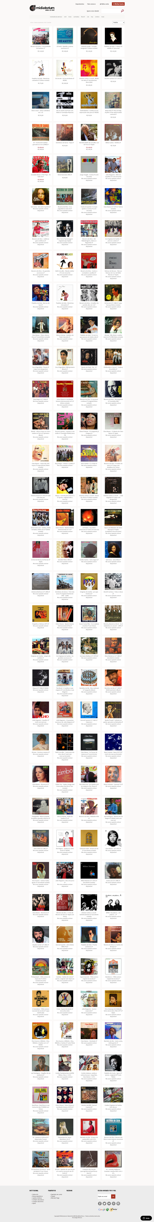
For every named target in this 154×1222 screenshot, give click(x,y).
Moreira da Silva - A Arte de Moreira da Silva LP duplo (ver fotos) (65, 914)
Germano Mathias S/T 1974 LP (89, 656)
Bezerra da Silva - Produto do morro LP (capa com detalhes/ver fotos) (113, 465)
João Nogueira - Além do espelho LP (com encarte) (113, 176)
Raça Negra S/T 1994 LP (40, 399)
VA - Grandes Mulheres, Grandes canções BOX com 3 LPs (113, 1171)
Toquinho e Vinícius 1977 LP (40, 624)
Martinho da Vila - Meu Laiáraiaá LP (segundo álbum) (89, 689)
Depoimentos (80, 4)
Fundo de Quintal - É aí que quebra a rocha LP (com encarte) (89, 208)
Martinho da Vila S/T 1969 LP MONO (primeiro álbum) (113, 689)
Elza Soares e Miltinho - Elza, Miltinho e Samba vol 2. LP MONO (40, 1043)
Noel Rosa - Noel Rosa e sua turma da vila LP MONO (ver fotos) (40, 1107)
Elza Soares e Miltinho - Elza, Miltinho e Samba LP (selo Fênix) (65, 1042)
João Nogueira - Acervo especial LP (89, 1010)
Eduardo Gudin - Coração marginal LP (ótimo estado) (89, 47)
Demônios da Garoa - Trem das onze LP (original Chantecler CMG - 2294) (64, 594)
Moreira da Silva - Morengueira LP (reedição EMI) (113, 400)
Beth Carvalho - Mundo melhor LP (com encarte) (65, 272)
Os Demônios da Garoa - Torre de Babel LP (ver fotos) (40, 1170)
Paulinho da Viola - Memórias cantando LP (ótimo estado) (40, 79)
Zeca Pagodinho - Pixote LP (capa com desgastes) (40, 368)
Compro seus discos (38, 1200)
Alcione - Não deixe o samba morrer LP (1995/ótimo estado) (113, 336)
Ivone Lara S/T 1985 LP (113, 881)
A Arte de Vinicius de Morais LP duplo (40, 561)
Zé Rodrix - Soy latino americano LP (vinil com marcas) (89, 528)
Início (31, 22)
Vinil (65, 17)
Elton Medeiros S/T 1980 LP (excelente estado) (113, 657)
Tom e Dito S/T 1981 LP (41, 848)
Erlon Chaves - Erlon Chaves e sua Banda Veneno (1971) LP (65, 1106)
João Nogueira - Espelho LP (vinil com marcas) (40, 721)
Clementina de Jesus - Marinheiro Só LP (65, 1138)
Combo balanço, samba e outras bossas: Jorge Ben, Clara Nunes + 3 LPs (89, 1075)
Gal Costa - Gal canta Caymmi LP (41, 207)
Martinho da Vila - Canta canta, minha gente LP (113, 1042)
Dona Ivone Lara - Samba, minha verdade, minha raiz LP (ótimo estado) (40, 529)
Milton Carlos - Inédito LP (113, 143)
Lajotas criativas (37, 1198)
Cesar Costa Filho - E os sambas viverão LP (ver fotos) (89, 625)
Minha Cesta (119, 4)
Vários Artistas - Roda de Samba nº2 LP (65, 817)
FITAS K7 (83, 17)
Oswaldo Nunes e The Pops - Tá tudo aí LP (40, 176)
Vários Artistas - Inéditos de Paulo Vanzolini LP (65, 336)
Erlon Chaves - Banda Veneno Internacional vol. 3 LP (65, 528)
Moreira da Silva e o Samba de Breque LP (113, 946)
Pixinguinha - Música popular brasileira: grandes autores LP (40, 817)
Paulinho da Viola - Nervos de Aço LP (41, 304)
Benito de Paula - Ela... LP (89, 367)
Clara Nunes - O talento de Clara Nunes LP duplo (113, 432)
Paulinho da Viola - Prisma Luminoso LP (89, 946)
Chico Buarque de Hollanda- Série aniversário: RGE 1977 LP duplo (113, 1011)
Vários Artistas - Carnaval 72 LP (113, 784)
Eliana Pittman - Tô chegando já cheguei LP (89, 432)
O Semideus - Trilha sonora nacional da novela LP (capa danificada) (40, 1011)
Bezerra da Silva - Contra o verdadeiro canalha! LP (89, 272)
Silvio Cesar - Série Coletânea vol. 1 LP (40, 111)
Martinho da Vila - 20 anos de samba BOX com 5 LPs (89, 1138)
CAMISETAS (76, 17)
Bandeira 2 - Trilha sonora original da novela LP (113, 978)
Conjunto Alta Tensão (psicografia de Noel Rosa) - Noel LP (89, 1171)
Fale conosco (91, 4)
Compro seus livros (37, 1201)
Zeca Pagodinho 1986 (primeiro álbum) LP (65, 368)
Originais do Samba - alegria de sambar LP (40, 657)
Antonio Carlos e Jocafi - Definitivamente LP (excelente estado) (89, 914)
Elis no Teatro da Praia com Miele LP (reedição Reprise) (64, 111)
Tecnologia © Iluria (77, 1217)
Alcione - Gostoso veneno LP (41, 752)
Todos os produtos (38, 22)
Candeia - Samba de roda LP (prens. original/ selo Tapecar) (65, 978)
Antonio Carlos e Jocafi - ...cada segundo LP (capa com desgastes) (113, 497)
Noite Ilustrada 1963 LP (65, 175)
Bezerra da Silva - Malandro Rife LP (89, 817)
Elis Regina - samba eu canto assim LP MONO (65, 849)
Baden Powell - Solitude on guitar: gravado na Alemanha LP (113, 721)
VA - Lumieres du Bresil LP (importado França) (41, 1138)
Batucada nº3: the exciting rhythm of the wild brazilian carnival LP (113, 112)
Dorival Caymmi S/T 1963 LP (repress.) (89, 721)
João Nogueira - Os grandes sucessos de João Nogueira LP (64, 721)
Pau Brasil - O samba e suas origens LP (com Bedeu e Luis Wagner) (65, 690)
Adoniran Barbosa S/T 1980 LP (40, 592)
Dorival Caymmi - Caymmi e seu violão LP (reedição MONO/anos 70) (65, 433)
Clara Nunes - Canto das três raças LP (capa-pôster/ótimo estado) (41, 465)
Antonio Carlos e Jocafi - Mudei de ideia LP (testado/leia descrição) (89, 80)
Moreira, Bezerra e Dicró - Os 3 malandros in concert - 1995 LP (113, 625)
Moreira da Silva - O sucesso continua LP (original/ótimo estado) (89, 401)
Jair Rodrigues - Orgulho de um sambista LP (40, 1074)
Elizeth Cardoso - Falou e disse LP (113, 593)
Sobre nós (35, 1194)
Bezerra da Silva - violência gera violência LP (40, 240)
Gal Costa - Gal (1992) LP (113, 560)
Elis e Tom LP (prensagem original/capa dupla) (65, 240)
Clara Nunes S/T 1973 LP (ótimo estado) (113, 208)
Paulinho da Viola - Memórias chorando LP (65, 304)
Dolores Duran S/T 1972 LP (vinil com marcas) (40, 496)
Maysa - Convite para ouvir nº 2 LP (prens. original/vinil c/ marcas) (64, 497)
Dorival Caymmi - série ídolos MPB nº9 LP (65, 946)
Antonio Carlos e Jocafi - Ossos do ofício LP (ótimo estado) (89, 496)
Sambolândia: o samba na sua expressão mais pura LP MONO (89, 111)
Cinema (97, 17)
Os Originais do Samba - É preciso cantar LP (113, 240)
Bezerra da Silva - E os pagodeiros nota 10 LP (65, 208)
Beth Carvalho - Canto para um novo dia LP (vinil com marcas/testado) (65, 754)
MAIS (102, 17)
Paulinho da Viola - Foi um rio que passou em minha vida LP (89, 336)
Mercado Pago (55, 1198)
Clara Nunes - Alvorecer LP (40, 784)
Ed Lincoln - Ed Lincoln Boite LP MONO (64, 79)
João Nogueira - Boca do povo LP (64, 881)
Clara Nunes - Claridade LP (89, 1041)
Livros (70, 17)
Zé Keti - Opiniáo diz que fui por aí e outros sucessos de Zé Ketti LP (65, 1171)
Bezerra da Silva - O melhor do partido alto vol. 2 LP (89, 304)
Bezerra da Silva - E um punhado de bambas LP (41, 47)
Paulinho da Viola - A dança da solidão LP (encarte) (113, 47)
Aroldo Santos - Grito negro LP (89, 560)
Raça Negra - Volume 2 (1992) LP (65, 463)
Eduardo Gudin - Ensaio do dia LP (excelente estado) (89, 849)
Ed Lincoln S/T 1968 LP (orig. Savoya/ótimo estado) (113, 304)
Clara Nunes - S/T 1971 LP (113, 848)
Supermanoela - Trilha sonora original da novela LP (89, 978)
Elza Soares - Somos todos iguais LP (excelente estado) (41, 881)
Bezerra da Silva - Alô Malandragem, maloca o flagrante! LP (89, 241)
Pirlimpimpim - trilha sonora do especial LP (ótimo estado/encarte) (40, 979)
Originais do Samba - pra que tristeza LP (89, 593)
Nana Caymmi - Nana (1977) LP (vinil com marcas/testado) (113, 753)
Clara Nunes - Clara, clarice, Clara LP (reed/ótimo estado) (41, 336)
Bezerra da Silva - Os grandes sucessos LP (40, 272)
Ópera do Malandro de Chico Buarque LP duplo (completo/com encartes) (113, 529)
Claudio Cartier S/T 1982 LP (40, 945)
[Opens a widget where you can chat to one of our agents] (146, 1218)
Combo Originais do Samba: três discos (113, 1106)
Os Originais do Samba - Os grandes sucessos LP (64, 657)
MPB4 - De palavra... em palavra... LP (113, 914)
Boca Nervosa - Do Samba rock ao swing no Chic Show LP (89, 785)
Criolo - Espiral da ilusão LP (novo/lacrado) (65, 1010)
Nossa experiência (37, 1196)
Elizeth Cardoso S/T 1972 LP (113, 78)
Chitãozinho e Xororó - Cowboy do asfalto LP (113, 368)
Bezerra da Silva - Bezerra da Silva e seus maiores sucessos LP (113, 1139)
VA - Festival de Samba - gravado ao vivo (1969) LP (41, 143)
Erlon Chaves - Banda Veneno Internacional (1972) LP (65, 625)
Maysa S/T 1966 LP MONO (41, 688)
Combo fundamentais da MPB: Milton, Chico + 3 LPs (65, 1074)
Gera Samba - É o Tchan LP (89, 463)
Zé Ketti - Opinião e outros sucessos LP (65, 47)
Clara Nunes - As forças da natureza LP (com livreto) (89, 753)
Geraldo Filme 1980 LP (65, 560)
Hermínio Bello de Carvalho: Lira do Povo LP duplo (89, 143)
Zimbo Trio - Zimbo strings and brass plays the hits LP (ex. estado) (64, 786)
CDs (88, 17)
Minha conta (105, 4)
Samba (49, 22)
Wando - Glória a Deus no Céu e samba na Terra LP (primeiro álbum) (40, 433)
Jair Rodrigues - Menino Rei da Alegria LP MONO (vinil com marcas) (113, 818)
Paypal (53, 1196)
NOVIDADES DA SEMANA (56, 17)
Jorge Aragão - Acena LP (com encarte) (89, 176)
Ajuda (34, 1203)
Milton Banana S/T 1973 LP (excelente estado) (89, 881)
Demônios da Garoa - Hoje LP (65, 143)
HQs (92, 17)
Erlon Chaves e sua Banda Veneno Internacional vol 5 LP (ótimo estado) (65, 401)
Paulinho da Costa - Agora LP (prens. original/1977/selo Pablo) (113, 1075)
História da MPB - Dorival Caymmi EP (89, 1106)
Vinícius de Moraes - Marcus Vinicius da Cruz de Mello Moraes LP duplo (113, 273)
